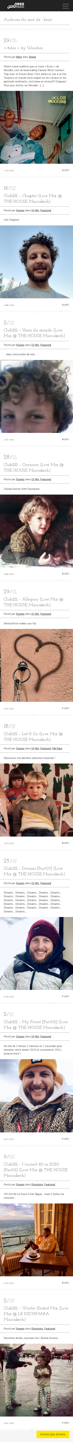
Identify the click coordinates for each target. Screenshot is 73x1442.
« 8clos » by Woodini (23, 48)
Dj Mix (35, 210)
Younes (20, 210)
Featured (45, 210)
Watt (19, 57)
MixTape (57, 748)
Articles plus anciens (52, 1434)
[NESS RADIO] (15, 6)
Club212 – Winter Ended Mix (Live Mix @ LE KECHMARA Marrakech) (36, 1314)
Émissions (37, 1184)
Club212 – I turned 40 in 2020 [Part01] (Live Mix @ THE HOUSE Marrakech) (36, 1170)
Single (32, 57)
